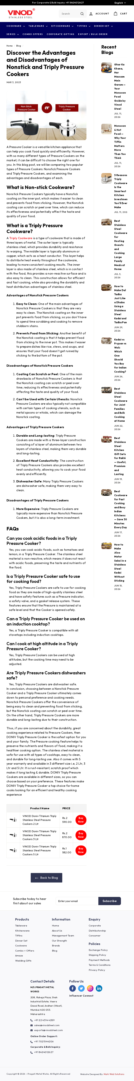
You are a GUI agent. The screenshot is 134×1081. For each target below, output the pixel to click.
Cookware (14, 26)
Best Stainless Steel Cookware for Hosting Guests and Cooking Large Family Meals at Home (120, 245)
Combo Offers (33, 34)
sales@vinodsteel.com (47, 1025)
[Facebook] (72, 988)
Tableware (37, 26)
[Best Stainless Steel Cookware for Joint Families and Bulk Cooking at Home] (106, 390)
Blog (18, 45)
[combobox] (73, 14)
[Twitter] (81, 988)
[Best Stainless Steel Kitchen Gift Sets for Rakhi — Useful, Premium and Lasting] (106, 439)
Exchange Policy (98, 950)
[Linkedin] (99, 988)
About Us (57, 930)
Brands (56, 945)
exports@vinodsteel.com (48, 1030)
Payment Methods (99, 960)
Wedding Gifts (23, 960)
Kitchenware (61, 26)
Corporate (95, 925)
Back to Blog (49, 878)
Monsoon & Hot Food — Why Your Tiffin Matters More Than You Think (120, 141)
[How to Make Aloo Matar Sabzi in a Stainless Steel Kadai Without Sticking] (106, 546)
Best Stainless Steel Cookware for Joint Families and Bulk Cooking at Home (120, 404)
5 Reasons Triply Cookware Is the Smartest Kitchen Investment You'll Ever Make (121, 191)
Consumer (95, 935)
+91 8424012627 (44, 1052)
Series (11, 34)
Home (10, 45)
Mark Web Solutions (114, 1074)
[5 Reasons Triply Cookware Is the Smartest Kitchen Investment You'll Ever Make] (106, 178)
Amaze (19, 955)
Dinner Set (102, 26)
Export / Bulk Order (93, 34)
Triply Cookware (20, 238)
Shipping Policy (97, 954)
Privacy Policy (97, 970)
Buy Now (81, 819)
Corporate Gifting (61, 34)
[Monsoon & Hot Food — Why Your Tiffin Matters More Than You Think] (106, 129)
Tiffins (82, 26)
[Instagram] (90, 988)
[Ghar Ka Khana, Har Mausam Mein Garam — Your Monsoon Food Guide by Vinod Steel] (106, 67)
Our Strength (59, 940)
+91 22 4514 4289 (44, 1020)
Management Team (63, 935)
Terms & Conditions (100, 964)
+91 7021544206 (44, 1041)
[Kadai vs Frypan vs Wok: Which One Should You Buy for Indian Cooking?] (106, 340)
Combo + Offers (24, 950)
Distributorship (97, 930)
